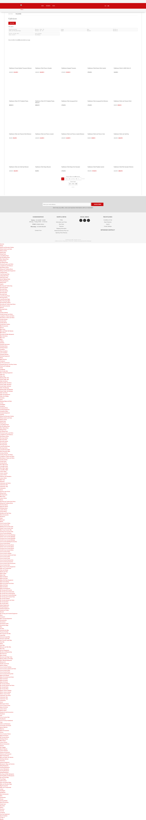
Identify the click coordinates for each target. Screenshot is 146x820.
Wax (1, 627)
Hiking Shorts (3, 260)
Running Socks (3, 309)
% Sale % (2, 817)
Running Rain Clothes (5, 302)
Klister (1, 643)
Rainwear (2, 481)
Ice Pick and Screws (5, 362)
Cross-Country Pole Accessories (7, 563)
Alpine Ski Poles (4, 578)
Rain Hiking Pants (4, 259)
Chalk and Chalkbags (5, 366)
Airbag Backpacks (4, 606)
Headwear (2, 713)
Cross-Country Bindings (5, 533)
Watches (2, 728)
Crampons (2, 361)
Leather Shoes (3, 509)
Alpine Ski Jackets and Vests (7, 583)
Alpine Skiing (3, 573)
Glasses (2, 745)
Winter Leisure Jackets (5, 692)
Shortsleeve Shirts (4, 267)
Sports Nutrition (3, 815)
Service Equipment (4, 650)
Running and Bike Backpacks (7, 334)
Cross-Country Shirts (5, 556)
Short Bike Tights (4, 468)
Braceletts (2, 805)
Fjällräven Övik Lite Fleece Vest (96, 134)
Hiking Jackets (3, 250)
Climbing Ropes (4, 347)
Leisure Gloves (3, 742)
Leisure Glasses (4, 750)
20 (69, 183)
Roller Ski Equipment (5, 394)
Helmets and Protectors (5, 754)
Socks (1, 489)
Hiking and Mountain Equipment (7, 270)
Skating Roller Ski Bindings (6, 389)
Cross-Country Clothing (5, 553)
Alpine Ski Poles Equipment (6, 580)
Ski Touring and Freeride (6, 590)
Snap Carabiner (4, 351)
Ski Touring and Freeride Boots (7, 593)
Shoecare (2, 519)
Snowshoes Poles (4, 623)
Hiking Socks (3, 282)
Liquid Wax (2, 635)
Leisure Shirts (3, 478)
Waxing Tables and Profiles (6, 658)
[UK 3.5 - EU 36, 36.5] (21, 33)
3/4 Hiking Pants (4, 262)
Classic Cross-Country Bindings (7, 536)
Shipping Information (61, 228)
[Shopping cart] (123, 5)
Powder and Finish (4, 663)
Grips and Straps (4, 570)
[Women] (99, 30)
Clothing (2, 414)
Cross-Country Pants (5, 558)
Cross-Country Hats (5, 717)
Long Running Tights (5, 299)
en (108, 5)
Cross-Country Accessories (6, 561)
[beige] (73, 29)
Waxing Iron (3, 662)
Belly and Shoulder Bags (6, 784)
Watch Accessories (4, 730)
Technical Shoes (4, 504)
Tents (1, 399)
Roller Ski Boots (4, 381)
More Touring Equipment (6, 618)
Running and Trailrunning (6, 285)
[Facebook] (84, 220)
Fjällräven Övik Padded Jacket (96, 167)
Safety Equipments (4, 605)
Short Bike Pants (4, 464)
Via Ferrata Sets (4, 371)
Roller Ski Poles (4, 392)
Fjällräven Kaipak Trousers (68, 68)
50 (73, 183)
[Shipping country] (116, 5)
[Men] (99, 29)
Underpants (3, 488)
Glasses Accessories (5, 752)
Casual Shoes (3, 511)
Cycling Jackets (3, 319)
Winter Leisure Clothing (5, 690)
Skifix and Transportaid (5, 568)
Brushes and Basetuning (6, 652)
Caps (1, 722)
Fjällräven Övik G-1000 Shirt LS (122, 68)
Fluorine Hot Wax (4, 632)
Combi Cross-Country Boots (6, 550)
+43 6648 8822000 (41, 226)
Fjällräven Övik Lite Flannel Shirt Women (20, 134)
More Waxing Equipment (6, 660)
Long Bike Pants (4, 466)
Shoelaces (2, 516)
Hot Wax (2, 628)
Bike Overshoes (4, 336)
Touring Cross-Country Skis (6, 531)
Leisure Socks (3, 498)
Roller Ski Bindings (4, 387)
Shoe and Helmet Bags (5, 782)
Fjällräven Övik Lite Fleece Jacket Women (72, 134)
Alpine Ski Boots (4, 576)
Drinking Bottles (4, 800)
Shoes (1, 499)
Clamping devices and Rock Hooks (8, 364)
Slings (1, 357)
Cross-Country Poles (5, 551)
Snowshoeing (3, 620)
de (105, 5)
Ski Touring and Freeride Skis (7, 591)
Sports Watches (4, 727)
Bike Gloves (3, 332)
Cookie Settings (108, 226)
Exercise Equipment (5, 814)
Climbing (2, 342)
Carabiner (2, 349)
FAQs (61, 220)
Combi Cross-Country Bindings (7, 540)
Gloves (1, 732)
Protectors (2, 760)
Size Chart (61, 224)
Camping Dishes (4, 407)
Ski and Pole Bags (4, 777)
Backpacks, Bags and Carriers (7, 764)
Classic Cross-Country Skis (6, 528)
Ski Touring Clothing (5, 598)
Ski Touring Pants (4, 601)
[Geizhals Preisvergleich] (84, 224)
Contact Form (38, 230)
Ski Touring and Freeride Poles (7, 596)
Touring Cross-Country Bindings (7, 538)
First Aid (2, 810)
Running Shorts (3, 297)
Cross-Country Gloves (5, 734)
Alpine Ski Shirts (4, 586)
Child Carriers (3, 780)
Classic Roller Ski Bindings (6, 391)
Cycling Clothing (4, 312)
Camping (2, 397)
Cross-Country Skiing (5, 523)
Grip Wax (2, 642)
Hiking (1, 245)
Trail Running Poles (4, 274)
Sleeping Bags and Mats (6, 401)
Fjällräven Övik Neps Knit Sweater (70, 167)
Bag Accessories (4, 785)
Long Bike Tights (4, 469)
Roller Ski (2, 374)
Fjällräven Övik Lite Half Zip (121, 134)
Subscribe (97, 204)
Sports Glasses (3, 749)
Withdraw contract (108, 230)
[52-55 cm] (125, 29)
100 (76, 183)
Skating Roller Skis (4, 377)
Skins (1, 615)
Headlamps (2, 792)
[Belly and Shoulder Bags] (21, 30)
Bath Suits (2, 479)
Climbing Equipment (5, 356)
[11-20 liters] (47, 34)
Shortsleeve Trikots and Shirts (7, 317)
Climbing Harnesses (5, 344)
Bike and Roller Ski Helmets (6, 331)
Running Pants (3, 294)
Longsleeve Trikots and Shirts (7, 316)
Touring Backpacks (4, 770)
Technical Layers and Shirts (6, 264)
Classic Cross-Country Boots (7, 546)
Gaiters (1, 284)
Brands (1, 819)
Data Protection (108, 222)
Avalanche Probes (4, 610)
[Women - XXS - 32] (47, 29)
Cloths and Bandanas (5, 723)
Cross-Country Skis (4, 525)
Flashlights (2, 404)
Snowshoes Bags (4, 625)
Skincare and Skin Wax (5, 647)
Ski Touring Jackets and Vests (7, 600)
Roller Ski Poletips (4, 396)
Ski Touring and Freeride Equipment (8, 613)
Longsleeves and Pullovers (6, 265)
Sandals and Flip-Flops (5, 513)
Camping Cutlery (4, 411)
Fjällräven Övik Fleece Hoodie (43, 68)
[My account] (120, 5)
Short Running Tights (5, 300)
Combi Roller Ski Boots (5, 386)
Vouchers (2, 809)
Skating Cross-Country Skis (6, 526)
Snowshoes (3, 621)
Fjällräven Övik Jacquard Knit (69, 101)
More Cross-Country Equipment (7, 566)
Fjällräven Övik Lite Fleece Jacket (44, 134)
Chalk (1, 367)
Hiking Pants (3, 254)
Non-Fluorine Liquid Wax (6, 640)
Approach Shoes (4, 506)
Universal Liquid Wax (5, 637)
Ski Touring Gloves (4, 737)
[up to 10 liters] (47, 33)
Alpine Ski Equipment (5, 588)
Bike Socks (2, 329)
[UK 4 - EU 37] (21, 34)
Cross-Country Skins (5, 565)
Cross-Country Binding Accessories (8, 541)
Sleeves (2, 307)
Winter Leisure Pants (5, 693)
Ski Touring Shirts (4, 603)
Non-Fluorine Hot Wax (5, 633)
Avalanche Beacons (5, 608)
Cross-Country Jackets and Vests (8, 555)
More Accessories (4, 794)
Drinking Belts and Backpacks (7, 775)
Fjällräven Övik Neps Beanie (43, 167)
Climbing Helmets (4, 354)
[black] (73, 30)
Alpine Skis (2, 575)
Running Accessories (5, 305)
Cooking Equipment (4, 409)
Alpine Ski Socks (4, 682)
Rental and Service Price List (61, 230)
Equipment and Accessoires (6, 712)
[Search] (112, 5)
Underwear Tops (4, 486)
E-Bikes (2, 341)
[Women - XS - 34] (47, 30)
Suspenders (3, 797)
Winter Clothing (3, 665)
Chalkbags (2, 369)
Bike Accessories (4, 326)
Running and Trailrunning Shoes (8, 304)
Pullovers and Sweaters (5, 476)
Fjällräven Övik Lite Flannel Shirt (122, 101)
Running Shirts (3, 289)
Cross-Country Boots (5, 543)
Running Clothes (4, 287)
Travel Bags (3, 779)
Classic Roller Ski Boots (5, 384)
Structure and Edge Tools (6, 657)
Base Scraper (3, 655)
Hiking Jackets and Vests (6, 249)
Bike (1, 311)
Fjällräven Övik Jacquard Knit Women (98, 101)
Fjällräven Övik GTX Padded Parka (18, 101)
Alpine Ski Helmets (4, 755)
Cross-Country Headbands (6, 720)
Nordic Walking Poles (5, 279)
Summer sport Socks (5, 491)
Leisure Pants (3, 474)
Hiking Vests (3, 252)
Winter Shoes (3, 710)
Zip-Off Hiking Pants (5, 257)
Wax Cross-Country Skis (6, 530)
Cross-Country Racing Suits (6, 560)
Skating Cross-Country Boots (7, 545)
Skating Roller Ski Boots (5, 382)
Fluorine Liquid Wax (5, 638)
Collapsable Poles (4, 275)
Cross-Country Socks (5, 705)
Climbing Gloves (4, 739)
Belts (1, 795)
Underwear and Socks (5, 483)
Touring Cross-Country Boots (7, 548)
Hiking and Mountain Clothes (7, 247)
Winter (1, 521)
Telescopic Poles (4, 277)
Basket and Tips (4, 571)
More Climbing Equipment (6, 372)
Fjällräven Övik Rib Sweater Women (123, 167)
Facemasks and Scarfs (5, 725)
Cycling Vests (3, 321)
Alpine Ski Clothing (4, 581)
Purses (1, 799)
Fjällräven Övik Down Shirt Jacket (97, 68)
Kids (53, 5)
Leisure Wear (3, 471)
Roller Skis (2, 376)
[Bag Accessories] (21, 29)
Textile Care (3, 804)
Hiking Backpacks (4, 280)
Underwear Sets (4, 484)
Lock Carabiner (3, 352)
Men (42, 5)
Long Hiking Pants (4, 255)
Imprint (107, 224)
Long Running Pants (5, 295)
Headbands (3, 718)
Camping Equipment (5, 412)
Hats (1, 715)
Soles (1, 518)
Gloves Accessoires (4, 744)
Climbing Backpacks (5, 767)
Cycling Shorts (3, 322)
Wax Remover (3, 653)
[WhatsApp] (88, 220)
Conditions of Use (108, 220)
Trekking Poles (3, 272)
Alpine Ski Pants (4, 585)
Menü (22, 9)
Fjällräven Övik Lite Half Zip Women (19, 167)
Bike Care (2, 337)
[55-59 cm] (125, 30)
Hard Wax (2, 645)
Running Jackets (4, 290)
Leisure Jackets (4, 473)
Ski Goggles (3, 747)
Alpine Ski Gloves (4, 735)
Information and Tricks (61, 222)
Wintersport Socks (4, 703)
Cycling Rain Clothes (5, 324)
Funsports (2, 812)
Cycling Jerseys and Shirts (6, 314)
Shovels (2, 611)
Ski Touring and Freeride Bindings (8, 595)
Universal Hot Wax (4, 630)
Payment (61, 226)
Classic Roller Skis (4, 379)
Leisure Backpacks (4, 769)
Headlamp (2, 406)
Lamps (1, 402)
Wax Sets (2, 648)
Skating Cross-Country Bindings (7, 535)
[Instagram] (80, 220)
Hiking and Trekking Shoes (6, 269)
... (79, 179)
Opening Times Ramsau (61, 232)
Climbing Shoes (4, 346)
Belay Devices (3, 359)
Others (1, 807)
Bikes (1, 339)
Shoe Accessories (4, 514)
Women (48, 5)
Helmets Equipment (4, 762)
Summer (2, 244)
